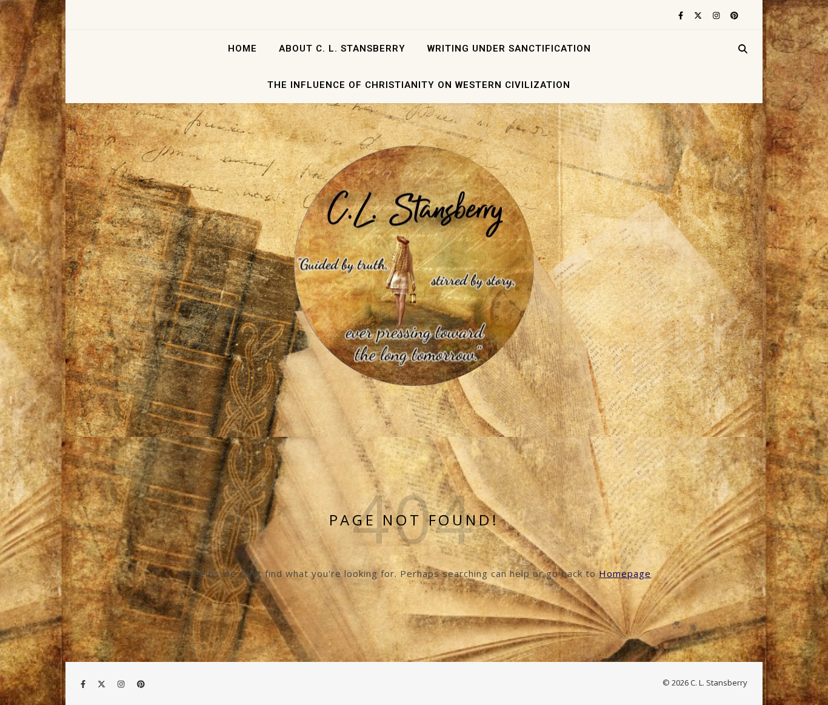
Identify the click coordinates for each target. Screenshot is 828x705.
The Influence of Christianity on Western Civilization (418, 84)
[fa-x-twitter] (699, 15)
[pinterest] (734, 15)
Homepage (625, 573)
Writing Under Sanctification (509, 48)
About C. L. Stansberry (342, 48)
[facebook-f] (681, 15)
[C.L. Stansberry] (414, 266)
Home (242, 48)
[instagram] (717, 15)
